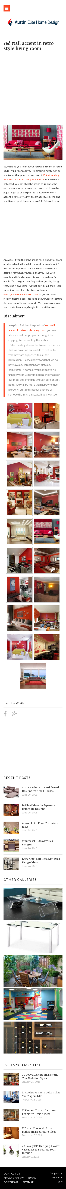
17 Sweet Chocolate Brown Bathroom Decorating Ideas (39, 1130)
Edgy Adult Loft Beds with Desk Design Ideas (41, 860)
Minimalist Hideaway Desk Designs (38, 842)
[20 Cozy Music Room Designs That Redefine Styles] (11, 1079)
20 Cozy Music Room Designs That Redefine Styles (40, 1076)
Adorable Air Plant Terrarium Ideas (40, 825)
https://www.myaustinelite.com (21, 294)
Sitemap (28, 1182)
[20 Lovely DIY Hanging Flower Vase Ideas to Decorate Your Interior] (11, 1150)
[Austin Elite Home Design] (33, 22)
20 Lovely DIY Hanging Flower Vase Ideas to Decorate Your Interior (40, 1149)
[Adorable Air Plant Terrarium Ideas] (11, 828)
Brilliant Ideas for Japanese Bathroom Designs (38, 807)
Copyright (11, 1182)
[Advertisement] (33, 86)
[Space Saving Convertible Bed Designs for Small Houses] (11, 792)
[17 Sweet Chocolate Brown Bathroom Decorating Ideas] (11, 1133)
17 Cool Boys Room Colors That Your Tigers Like (41, 1094)
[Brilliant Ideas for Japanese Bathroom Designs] (11, 810)
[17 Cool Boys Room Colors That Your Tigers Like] (11, 1097)
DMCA (32, 1177)
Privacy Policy (14, 1177)
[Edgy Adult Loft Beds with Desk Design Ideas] (11, 863)
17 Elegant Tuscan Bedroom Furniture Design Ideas (39, 1112)
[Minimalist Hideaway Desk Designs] (11, 845)
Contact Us (12, 1173)
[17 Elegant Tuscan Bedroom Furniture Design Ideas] (11, 1115)
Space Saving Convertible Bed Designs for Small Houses (40, 789)
